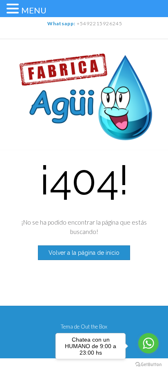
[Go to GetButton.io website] (148, 364)
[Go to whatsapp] (148, 343)
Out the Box (94, 326)
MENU (33, 10)
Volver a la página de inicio (84, 252)
